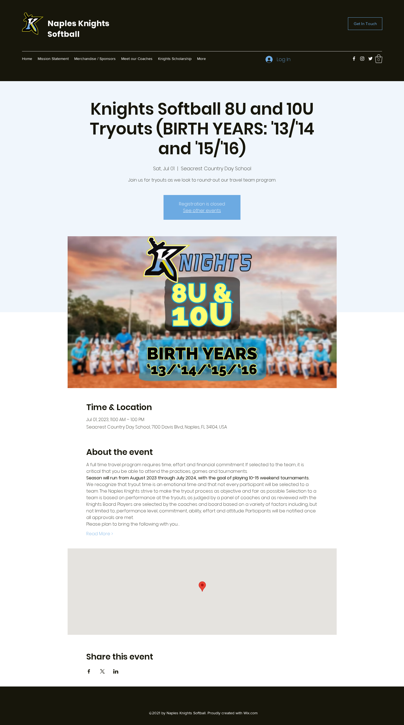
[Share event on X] (102, 671)
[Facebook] (354, 58)
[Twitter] (370, 58)
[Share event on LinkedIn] (115, 671)
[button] (378, 58)
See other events (202, 210)
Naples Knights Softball (78, 29)
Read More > (99, 534)
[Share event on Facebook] (89, 671)
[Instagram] (362, 58)
